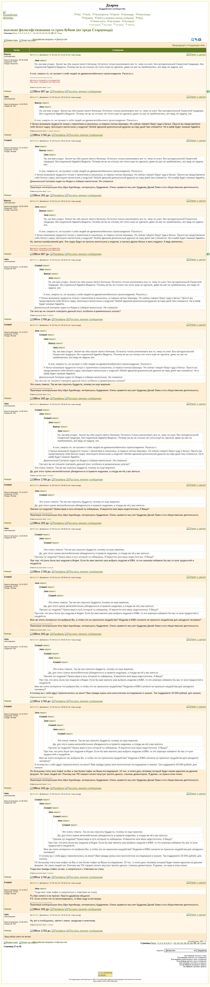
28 (55, 33)
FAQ (79, 14)
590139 (35, 707)
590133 (35, 325)
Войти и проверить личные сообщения (115, 18)
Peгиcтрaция (144, 14)
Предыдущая (178, 45)
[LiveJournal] (196, 39)
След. (59, 33)
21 (34, 33)
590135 (35, 485)
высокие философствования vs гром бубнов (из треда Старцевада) (58, 30)
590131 (35, 260)
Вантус (57, 131)
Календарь (129, 14)
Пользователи (101, 14)
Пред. (15, 33)
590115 (35, 55)
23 (40, 33)
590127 (35, 97)
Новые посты (99, 21)
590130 (35, 201)
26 (49, 33)
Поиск (88, 14)
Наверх (7, 91)
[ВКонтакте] (199, 39)
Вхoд (140, 18)
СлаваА (50, 131)
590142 (35, 915)
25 (46, 33)
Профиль (88, 18)
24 (43, 33)
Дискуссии (61, 39)
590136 (35, 529)
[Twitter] (193, 39)
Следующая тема (196, 45)
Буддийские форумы (43, 39)
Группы (115, 14)
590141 (35, 883)
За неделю (129, 21)
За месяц (131, 25)
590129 (35, 141)
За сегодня (115, 21)
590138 (35, 640)
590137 (35, 577)
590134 (35, 404)
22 (37, 33)
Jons (49, 87)
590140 (35, 794)
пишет (43, 60)
